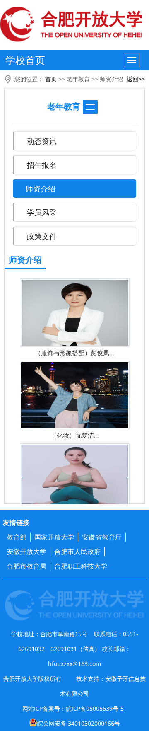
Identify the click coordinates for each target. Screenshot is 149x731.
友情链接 (16, 522)
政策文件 (42, 236)
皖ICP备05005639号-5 (95, 708)
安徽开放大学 (26, 551)
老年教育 (78, 79)
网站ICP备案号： (73, 715)
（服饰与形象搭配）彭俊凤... (74, 353)
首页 (51, 79)
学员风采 (42, 212)
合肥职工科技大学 (80, 566)
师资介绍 (111, 79)
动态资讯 (42, 141)
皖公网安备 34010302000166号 (78, 723)
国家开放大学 (54, 537)
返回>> (136, 79)
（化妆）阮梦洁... (74, 435)
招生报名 (42, 165)
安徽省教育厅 (102, 537)
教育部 (16, 537)
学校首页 (25, 60)
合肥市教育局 (26, 566)
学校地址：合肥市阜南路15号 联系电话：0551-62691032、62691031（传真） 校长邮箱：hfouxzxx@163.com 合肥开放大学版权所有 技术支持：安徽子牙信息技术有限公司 (74, 663)
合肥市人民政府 (77, 551)
